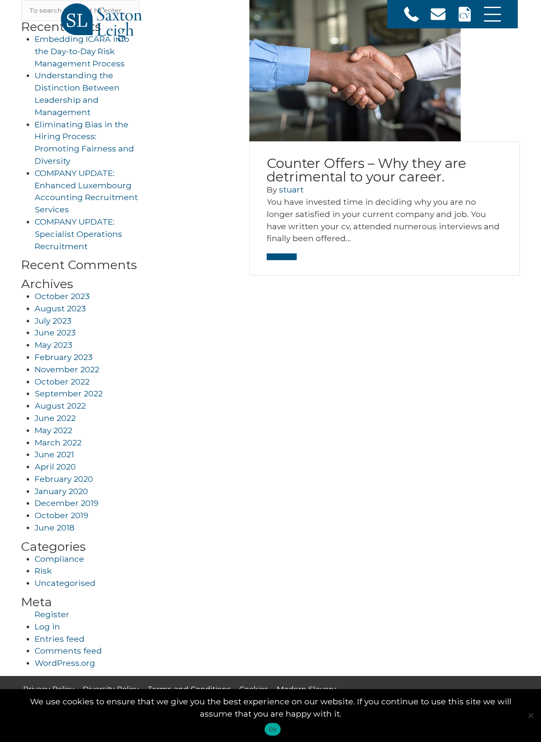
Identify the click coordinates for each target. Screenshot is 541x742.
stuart (291, 189)
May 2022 (53, 430)
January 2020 (61, 491)
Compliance (59, 559)
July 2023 (53, 321)
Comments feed (68, 651)
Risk (43, 571)
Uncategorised (65, 583)
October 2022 (62, 381)
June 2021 (54, 454)
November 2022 (67, 369)
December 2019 (66, 503)
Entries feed (60, 639)
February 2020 (64, 479)
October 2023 (62, 296)
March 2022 (58, 442)
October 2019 (61, 515)
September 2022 (69, 393)
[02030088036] (411, 14)
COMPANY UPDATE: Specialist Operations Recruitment (78, 234)
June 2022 (55, 418)
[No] (530, 715)
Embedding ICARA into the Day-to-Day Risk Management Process (82, 51)
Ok (272, 729)
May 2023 (53, 345)
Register (52, 614)
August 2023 (60, 308)
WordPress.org (65, 663)
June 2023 (55, 332)
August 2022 (60, 406)
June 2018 (54, 527)
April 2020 (55, 467)
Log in (47, 626)
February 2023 (64, 357)
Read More (282, 256)
